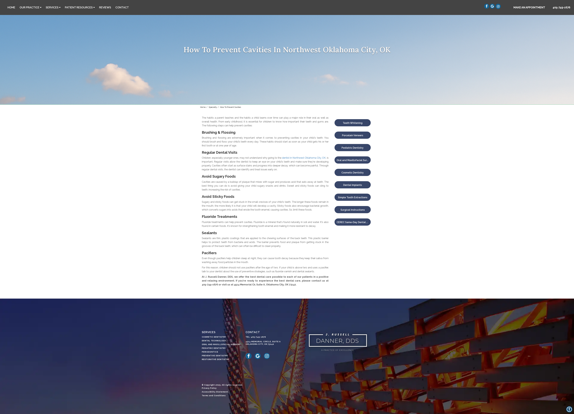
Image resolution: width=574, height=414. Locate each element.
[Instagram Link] (498, 8)
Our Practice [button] (29, 7)
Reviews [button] (105, 7)
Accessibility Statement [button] (215, 392)
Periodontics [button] (210, 352)
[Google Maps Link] (494, 8)
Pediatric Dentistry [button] (214, 348)
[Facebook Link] (488, 8)
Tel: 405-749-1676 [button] (256, 337)
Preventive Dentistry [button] (215, 356)
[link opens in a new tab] (250, 358)
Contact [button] (122, 7)
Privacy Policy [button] (209, 388)
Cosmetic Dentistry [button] (214, 337)
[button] (529, 7)
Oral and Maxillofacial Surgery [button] (221, 344)
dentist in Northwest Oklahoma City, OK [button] (304, 157)
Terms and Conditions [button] (214, 396)
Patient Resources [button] (79, 7)
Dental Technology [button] (214, 341)
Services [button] (52, 7)
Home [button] (11, 7)
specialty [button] (213, 107)
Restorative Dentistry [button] (215, 359)
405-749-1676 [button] (561, 7)
